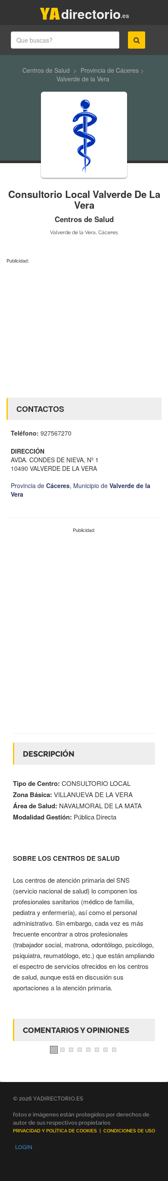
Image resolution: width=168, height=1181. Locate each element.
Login (23, 1147)
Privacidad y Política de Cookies (55, 1131)
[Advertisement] (84, 329)
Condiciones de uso (129, 1131)
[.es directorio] (50, 12)
